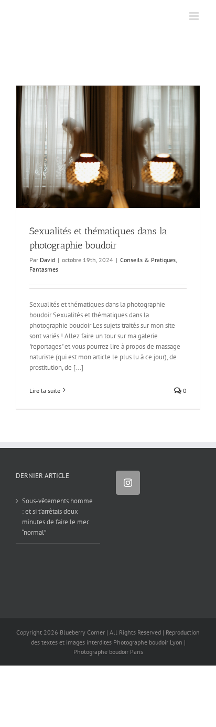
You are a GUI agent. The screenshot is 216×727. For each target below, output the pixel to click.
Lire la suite (44, 390)
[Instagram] (128, 483)
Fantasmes (43, 269)
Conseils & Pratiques (148, 260)
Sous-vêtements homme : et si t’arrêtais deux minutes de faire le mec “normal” (57, 516)
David (47, 260)
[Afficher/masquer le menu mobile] (194, 16)
